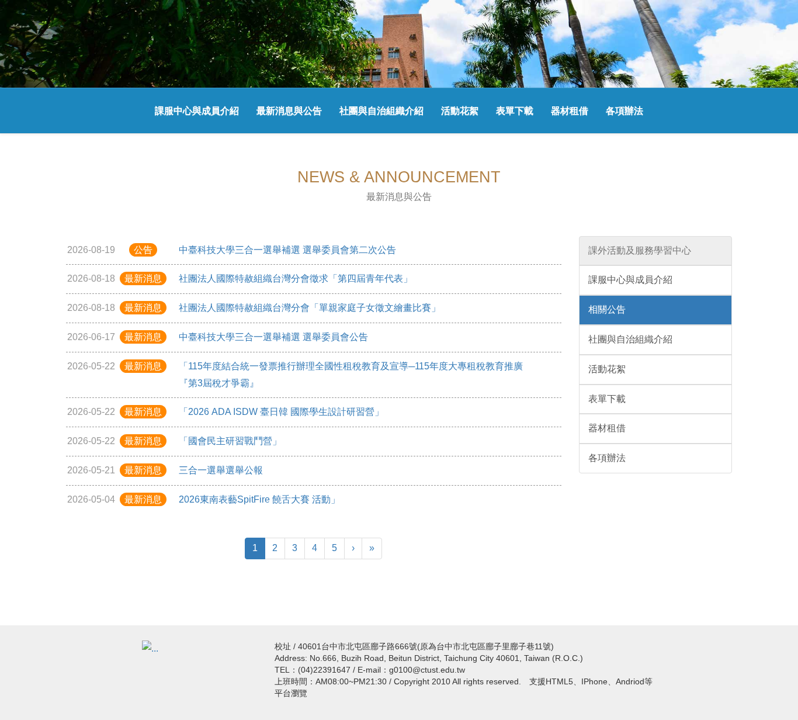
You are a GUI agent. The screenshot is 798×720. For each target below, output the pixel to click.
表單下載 (514, 111)
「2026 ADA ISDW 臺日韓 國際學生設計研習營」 (281, 412)
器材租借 (569, 111)
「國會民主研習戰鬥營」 (230, 441)
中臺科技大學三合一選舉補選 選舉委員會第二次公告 (287, 250)
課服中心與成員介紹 (197, 111)
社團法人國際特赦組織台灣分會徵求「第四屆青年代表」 (295, 278)
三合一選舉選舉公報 (221, 470)
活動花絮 (459, 111)
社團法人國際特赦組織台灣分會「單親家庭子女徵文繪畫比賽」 (309, 308)
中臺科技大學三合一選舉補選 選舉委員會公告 (273, 337)
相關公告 (607, 309)
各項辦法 (624, 111)
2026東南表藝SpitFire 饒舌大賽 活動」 (259, 499)
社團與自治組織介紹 (381, 111)
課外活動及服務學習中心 (639, 250)
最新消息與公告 (289, 111)
